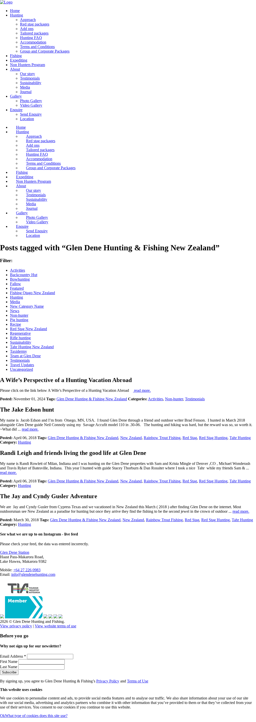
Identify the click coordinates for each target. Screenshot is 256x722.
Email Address (13, 656)
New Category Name (27, 306)
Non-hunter (19, 315)
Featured (17, 288)
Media (25, 87)
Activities (17, 270)
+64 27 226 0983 (26, 570)
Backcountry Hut (23, 275)
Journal (26, 92)
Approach (28, 20)
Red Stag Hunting (213, 438)
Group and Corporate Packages (45, 51)
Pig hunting (19, 320)
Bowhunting (20, 279)
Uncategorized (21, 369)
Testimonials (30, 78)
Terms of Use (137, 681)
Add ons (27, 29)
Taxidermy (18, 351)
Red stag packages (34, 24)
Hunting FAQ (31, 38)
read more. (142, 390)
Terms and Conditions (37, 47)
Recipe (15, 324)
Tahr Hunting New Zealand (32, 347)
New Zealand (131, 438)
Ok (2, 715)
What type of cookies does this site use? (36, 715)
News (14, 311)
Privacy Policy (107, 681)
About (15, 69)
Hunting (16, 15)
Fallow (15, 284)
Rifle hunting (20, 338)
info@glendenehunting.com (33, 574)
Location (27, 119)
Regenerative (20, 333)
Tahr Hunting (240, 438)
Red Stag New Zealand (28, 329)
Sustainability (30, 83)
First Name (9, 661)
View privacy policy (16, 626)
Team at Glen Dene (25, 356)
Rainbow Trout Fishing (162, 438)
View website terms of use (55, 626)
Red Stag (189, 438)
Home (15, 11)
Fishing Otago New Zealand (32, 293)
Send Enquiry (31, 114)
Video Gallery (31, 105)
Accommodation (33, 42)
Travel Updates (22, 365)
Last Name (9, 667)
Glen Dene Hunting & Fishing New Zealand (91, 399)
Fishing (16, 56)
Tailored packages (34, 33)
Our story (27, 74)
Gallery (16, 96)
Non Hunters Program (27, 65)
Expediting (18, 60)
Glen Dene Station (14, 552)
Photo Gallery (31, 101)
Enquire (16, 110)
